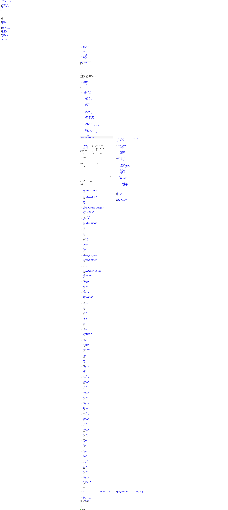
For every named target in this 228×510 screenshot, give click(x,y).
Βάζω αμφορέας (86, 216)
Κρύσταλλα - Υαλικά (89, 118)
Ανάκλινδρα (87, 103)
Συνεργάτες (4, 36)
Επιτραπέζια (87, 111)
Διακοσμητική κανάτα (87, 297)
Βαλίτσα (84, 264)
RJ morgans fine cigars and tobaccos (89, 260)
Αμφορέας (85, 327)
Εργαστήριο (4, 22)
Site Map (4, 32)
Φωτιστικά (85, 109)
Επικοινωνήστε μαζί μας (122, 199)
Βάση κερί (85, 245)
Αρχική (3, 0)
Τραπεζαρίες (85, 94)
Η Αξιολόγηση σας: (84, 166)
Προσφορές (4, 38)
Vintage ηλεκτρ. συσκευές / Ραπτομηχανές (93, 126)
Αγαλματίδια (85, 238)
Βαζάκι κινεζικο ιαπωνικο (88, 212)
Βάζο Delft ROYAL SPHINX (90, 137)
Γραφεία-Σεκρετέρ (87, 107)
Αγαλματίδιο (85, 242)
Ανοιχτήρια (85, 267)
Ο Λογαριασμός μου (139, 491)
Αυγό (84, 234)
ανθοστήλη (85, 253)
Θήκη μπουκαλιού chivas (87, 275)
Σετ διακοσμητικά (86, 482)
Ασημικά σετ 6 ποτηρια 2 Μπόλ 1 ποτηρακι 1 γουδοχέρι (94, 208)
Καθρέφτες (87, 97)
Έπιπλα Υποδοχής (88, 123)
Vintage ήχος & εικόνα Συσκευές (93, 132)
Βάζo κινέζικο (85, 219)
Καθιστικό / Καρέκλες (87, 99)
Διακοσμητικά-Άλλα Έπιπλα (88, 113)
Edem (3, 21)
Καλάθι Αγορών (5, 4)
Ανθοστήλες (87, 121)
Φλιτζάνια (85, 304)
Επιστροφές (4, 31)
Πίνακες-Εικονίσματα (89, 116)
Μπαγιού (87, 90)
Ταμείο (3, 5)
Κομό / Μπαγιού (86, 88)
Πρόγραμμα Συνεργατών (122, 493)
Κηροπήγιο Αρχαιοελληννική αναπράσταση (92, 271)
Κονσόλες (87, 98)
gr (2, 11)
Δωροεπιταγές (5, 35)
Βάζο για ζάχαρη (86, 349)
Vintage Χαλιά (88, 128)
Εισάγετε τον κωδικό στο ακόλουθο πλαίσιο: (90, 183)
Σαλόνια (87, 105)
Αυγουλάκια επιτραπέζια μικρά (89, 223)
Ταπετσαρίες (5, 23)
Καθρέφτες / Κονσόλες (87, 96)
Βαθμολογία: (83, 180)
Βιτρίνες (84, 106)
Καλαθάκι (85, 319)
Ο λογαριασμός (5, 3)
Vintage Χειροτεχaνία (87, 290)
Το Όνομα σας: (83, 163)
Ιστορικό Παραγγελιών (7, 39)
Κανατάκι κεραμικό (87, 334)
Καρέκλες (87, 100)
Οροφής (86, 112)
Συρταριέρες (85, 92)
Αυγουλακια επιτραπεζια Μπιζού (89, 197)
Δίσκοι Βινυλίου (90, 131)
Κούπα (84, 308)
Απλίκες (86, 110)
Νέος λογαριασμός (6, 6)
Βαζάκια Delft (85, 282)
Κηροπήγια (87, 119)
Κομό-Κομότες (88, 91)
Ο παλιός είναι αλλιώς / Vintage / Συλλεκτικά (92, 125)
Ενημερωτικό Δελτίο (6, 41)
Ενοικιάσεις (4, 25)
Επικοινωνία (4, 30)
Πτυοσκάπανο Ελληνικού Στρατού (89, 256)
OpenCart (87, 500)
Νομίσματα (87, 135)
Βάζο (84, 201)
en (2, 13)
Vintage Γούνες (88, 129)
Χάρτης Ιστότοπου (121, 200)
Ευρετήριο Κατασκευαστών (123, 491)
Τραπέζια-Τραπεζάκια (87, 93)
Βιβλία (86, 134)
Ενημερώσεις (137, 495)
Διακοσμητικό (85, 286)
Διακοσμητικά (88, 115)
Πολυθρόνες (87, 102)
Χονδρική (4, 26)
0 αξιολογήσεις (95, 153)
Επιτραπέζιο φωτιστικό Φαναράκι (90, 190)
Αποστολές (4, 27)
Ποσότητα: (94, 150)
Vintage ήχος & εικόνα (89, 130)
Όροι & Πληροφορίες (6, 28)
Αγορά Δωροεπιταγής (121, 492)
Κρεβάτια (87, 124)
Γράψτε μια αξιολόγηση (104, 153)
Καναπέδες (87, 104)
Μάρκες (4, 34)
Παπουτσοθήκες (88, 122)
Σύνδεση (4, 7)
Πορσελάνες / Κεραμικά (90, 117)
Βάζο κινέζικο (85, 193)
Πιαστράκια (85, 279)
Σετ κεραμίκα (85, 345)
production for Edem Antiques (104, 144)
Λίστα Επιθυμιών (6, 1)
